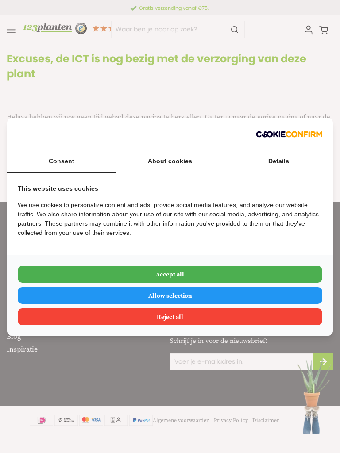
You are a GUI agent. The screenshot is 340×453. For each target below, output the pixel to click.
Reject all (170, 316)
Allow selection (170, 295)
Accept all (170, 274)
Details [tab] (278, 161)
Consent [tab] (61, 161)
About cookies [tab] (170, 161)
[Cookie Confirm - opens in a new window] (289, 133)
